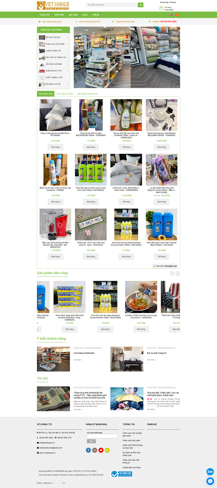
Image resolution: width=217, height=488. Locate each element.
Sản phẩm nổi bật (65, 93)
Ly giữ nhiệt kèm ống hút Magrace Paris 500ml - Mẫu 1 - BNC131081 (162, 190)
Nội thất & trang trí (56, 57)
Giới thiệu (73, 15)
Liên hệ (96, 15)
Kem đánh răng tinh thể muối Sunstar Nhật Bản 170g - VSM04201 (90, 317)
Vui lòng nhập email (95, 433)
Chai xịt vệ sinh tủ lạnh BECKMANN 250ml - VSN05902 (91, 134)
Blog (85, 15)
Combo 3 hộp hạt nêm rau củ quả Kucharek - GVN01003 (162, 316)
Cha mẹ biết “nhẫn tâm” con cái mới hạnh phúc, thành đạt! (163, 394)
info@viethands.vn (47, 443)
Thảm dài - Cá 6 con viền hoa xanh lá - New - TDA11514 (91, 244)
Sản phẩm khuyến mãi (87, 93)
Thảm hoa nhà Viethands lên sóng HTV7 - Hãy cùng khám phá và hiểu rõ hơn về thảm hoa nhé (90, 395)
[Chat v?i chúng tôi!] (210, 481)
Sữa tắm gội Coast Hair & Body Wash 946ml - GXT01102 (162, 244)
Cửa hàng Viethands (84, 353)
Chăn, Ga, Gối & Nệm (55, 44)
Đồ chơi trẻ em (53, 37)
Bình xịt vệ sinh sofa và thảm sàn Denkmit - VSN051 (55, 189)
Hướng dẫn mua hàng (131, 467)
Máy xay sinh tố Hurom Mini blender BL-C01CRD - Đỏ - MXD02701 (55, 245)
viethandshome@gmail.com (50, 448)
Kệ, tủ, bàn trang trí (157, 353)
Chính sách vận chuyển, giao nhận (132, 434)
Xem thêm (166, 266)
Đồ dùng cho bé (53, 84)
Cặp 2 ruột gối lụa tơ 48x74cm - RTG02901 (55, 134)
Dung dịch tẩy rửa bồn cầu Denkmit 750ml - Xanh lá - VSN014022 (126, 135)
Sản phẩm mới (45, 93)
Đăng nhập (164, 2)
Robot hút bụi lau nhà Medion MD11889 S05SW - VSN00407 (162, 134)
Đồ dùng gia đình (54, 64)
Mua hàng (55, 147)
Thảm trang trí (53, 51)
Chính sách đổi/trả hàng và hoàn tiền (133, 446)
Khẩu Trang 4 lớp (54, 77)
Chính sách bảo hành (131, 440)
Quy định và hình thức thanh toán (132, 453)
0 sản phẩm (169, 10)
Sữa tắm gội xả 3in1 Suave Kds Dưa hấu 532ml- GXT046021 (91, 189)
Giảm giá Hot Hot (54, 71)
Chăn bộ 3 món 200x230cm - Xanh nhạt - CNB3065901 (126, 189)
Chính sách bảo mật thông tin (131, 461)
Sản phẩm (59, 15)
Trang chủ (44, 15)
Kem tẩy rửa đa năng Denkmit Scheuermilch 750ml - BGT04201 (126, 244)
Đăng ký (173, 2)
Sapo (64, 483)
